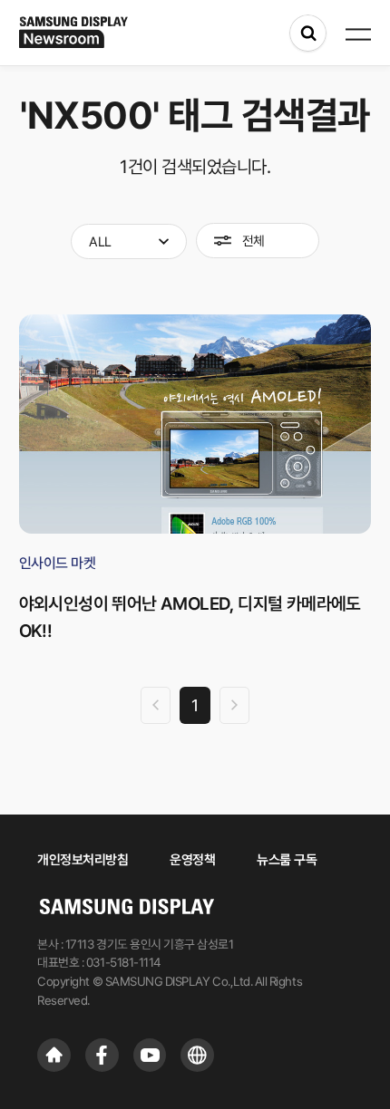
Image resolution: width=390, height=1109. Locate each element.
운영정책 (192, 859)
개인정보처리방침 (82, 859)
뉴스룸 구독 (287, 859)
